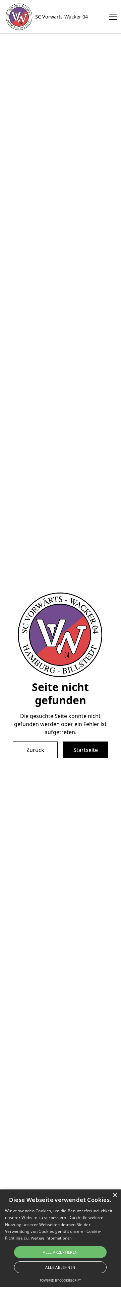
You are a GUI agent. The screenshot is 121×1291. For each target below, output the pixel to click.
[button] (111, 17)
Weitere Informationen (51, 1238)
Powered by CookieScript (60, 1280)
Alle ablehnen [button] (60, 1267)
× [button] (114, 1195)
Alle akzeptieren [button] (60, 1252)
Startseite (85, 750)
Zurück (35, 750)
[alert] (60, 1238)
